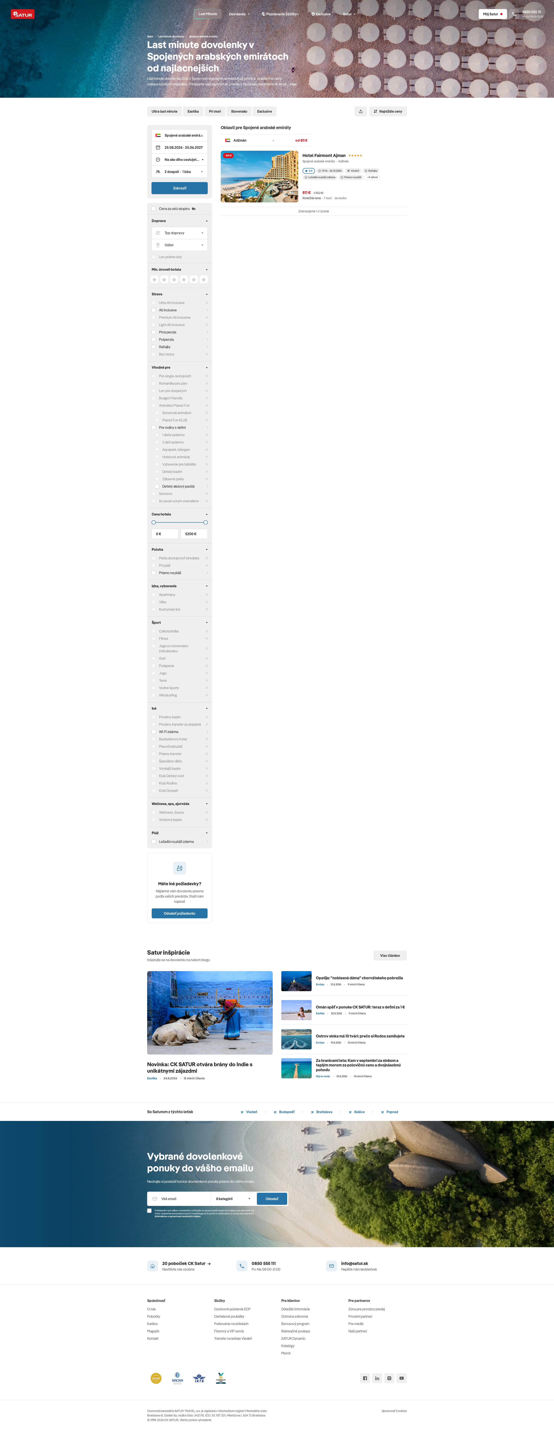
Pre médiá (355, 1324)
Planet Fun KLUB (174, 420)
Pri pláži (164, 565)
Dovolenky (237, 14)
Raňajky (165, 347)
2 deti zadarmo (173, 442)
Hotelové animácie (176, 457)
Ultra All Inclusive (172, 303)
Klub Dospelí (168, 790)
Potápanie (166, 666)
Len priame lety (170, 257)
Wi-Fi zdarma (168, 732)
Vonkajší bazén (170, 768)
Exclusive (264, 111)
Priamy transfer (170, 754)
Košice (359, 1112)
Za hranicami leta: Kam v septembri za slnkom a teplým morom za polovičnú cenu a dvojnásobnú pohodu (358, 1065)
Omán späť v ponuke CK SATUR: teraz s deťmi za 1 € (360, 1007)
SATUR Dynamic (293, 1338)
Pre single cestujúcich (175, 376)
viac (293, 84)
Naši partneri (357, 1331)
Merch (286, 1353)
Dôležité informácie (295, 1309)
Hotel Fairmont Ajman (324, 155)
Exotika (193, 111)
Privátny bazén (170, 717)
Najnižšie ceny (390, 111)
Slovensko (239, 111)
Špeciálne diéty (170, 761)
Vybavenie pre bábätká (179, 464)
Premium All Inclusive (175, 317)
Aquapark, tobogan (176, 449)
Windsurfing (168, 695)
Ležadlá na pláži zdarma (321, 177)
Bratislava (324, 1112)
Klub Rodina (168, 783)
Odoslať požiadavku (179, 913)
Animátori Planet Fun (174, 405)
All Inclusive (168, 310)
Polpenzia (166, 339)
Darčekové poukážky (229, 1316)
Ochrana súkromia (294, 1316)
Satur (347, 14)
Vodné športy (169, 688)
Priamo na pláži (352, 177)
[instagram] (389, 1378)
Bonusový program (295, 1324)
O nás (151, 1309)
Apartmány (167, 594)
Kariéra (152, 1324)
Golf (162, 658)
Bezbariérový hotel (173, 739)
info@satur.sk (354, 1263)
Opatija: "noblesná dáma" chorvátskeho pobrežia (359, 977)
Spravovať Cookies (394, 1411)
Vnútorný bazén (170, 820)
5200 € (190, 534)
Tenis (163, 680)
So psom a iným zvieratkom (179, 501)
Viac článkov (390, 955)
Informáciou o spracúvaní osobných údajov (178, 1216)
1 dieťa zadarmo (173, 435)
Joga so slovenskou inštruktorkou (173, 648)
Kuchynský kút (169, 609)
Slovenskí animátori (176, 413)
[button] (179, 135)
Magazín (153, 1331)
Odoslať (272, 1199)
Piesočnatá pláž (170, 746)
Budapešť (287, 1112)
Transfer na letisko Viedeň (233, 1338)
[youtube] (401, 1378)
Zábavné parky (173, 479)
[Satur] (23, 14)
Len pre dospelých (173, 391)
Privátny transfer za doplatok (180, 724)
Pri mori (215, 111)
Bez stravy (166, 354)
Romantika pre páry (173, 383)
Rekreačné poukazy (295, 1331)
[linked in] (377, 1378)
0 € (158, 534)
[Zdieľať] (360, 111)
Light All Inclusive (172, 325)
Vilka (162, 602)
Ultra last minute (164, 111)
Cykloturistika (169, 631)
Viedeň (251, 1112)
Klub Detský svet (171, 776)
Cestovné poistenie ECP (232, 1309)
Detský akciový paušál (178, 486)
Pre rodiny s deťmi (172, 427)
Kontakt (152, 1338)
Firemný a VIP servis (229, 1331)
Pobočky (153, 1316)
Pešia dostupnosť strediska (179, 558)
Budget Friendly (171, 398)
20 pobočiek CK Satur (183, 1263)
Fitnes (163, 638)
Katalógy (288, 1346)
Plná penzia (167, 332)
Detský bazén (172, 471)
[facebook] (365, 1378)
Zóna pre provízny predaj (366, 1309)
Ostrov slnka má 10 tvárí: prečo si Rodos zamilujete (360, 1036)
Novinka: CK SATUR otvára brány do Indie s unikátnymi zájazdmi (200, 1067)
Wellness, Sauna (171, 812)
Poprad (392, 1112)
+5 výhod (372, 177)
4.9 (310, 170)
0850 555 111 (264, 1263)
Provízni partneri (360, 1316)
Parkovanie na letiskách (231, 1324)
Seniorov (165, 493)
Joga (162, 673)
